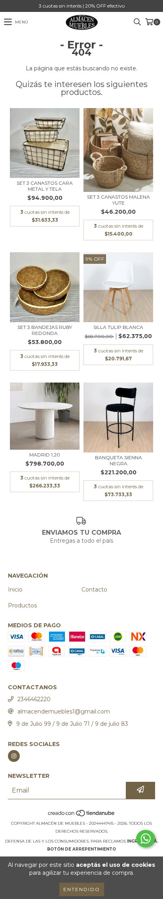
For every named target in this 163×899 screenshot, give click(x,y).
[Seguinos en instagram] (14, 756)
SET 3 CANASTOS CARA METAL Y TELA (45, 186)
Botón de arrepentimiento (81, 849)
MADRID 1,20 (44, 455)
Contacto (94, 589)
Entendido (81, 889)
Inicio (15, 589)
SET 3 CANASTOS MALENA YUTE (118, 200)
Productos (22, 605)
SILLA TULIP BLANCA (118, 327)
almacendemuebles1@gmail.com (63, 711)
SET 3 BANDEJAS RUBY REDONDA (44, 330)
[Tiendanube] (81, 815)
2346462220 (34, 699)
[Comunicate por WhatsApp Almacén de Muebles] (145, 838)
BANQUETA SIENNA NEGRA (118, 460)
